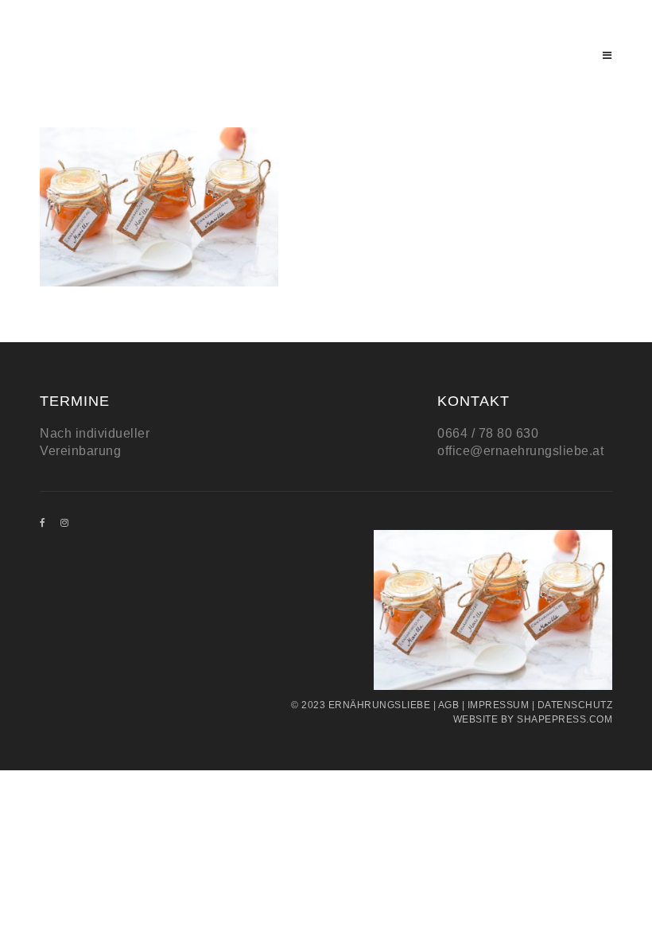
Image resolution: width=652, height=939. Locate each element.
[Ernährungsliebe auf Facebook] (43, 523)
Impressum (499, 705)
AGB (449, 705)
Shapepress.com (564, 719)
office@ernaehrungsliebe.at (520, 451)
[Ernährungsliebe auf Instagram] (64, 523)
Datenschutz (575, 705)
